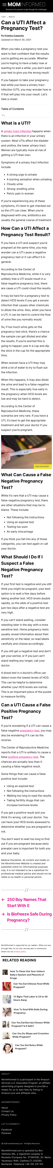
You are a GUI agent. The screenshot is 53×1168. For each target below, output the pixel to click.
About (4, 1107)
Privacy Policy (9, 1114)
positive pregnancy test (23, 757)
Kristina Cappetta (14, 35)
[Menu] (4, 4)
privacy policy (20, 952)
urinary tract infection (18, 131)
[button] (26, 452)
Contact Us (7, 1111)
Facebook (6, 1129)
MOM (27, 4)
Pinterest (6, 1133)
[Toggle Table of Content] (3, 115)
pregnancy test (29, 730)
